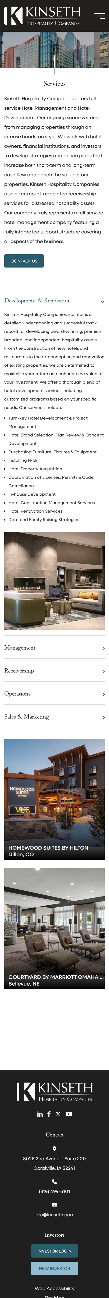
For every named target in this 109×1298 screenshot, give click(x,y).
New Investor (54, 1268)
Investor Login (55, 1251)
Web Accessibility (55, 1288)
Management (19, 648)
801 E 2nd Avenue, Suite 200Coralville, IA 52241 (54, 1163)
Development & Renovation (37, 301)
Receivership (19, 671)
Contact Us (24, 261)
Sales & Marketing (26, 717)
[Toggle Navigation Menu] (99, 16)
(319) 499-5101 (54, 1191)
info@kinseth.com (54, 1214)
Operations (17, 694)
